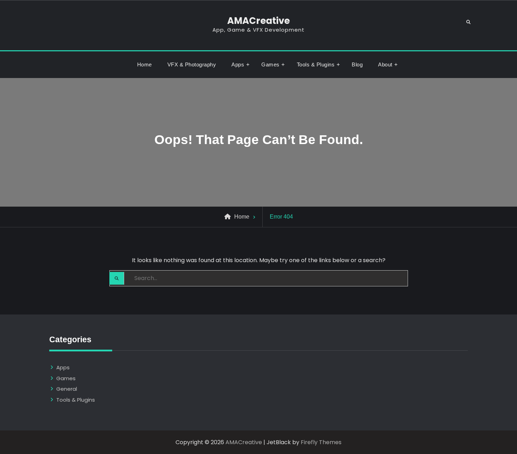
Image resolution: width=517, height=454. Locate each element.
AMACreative (258, 20)
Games (270, 64)
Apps (237, 64)
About (385, 64)
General (66, 389)
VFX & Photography (191, 64)
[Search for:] (258, 278)
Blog (357, 64)
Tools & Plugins (316, 64)
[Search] (468, 22)
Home (144, 64)
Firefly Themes (321, 442)
